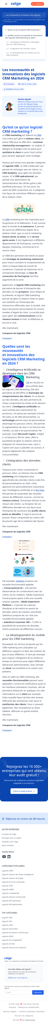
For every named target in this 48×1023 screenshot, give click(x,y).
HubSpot (20, 581)
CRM (38, 135)
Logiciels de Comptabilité (12, 940)
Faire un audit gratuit (22, 791)
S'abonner (38, 992)
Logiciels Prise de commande (13, 882)
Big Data (40, 490)
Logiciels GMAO (8, 889)
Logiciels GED (7, 917)
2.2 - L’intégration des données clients (21, 48)
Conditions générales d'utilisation (32, 1011)
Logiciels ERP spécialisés (11, 901)
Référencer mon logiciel (17, 978)
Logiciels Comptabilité (10, 893)
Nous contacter (8, 845)
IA (28, 382)
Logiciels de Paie (8, 944)
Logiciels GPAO (7, 871)
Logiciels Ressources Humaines (14, 947)
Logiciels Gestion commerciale (14, 897)
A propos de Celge (9, 834)
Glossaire (12, 1007)
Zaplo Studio (30, 1020)
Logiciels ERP (7, 921)
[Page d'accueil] (16, 4)
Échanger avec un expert (11, 838)
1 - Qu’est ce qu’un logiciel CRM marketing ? (22, 30)
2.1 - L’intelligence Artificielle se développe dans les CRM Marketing (22, 43)
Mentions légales (10, 1011)
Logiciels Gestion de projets (12, 878)
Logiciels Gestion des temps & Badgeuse (18, 874)
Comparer (38, 4)
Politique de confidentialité (28, 1007)
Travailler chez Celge (10, 842)
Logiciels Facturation (10, 929)
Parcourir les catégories (24, 1016)
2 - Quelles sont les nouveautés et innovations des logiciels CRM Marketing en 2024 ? (23, 36)
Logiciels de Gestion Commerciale (15, 932)
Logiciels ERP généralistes (12, 904)
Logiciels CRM (7, 886)
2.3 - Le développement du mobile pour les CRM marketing (23, 54)
